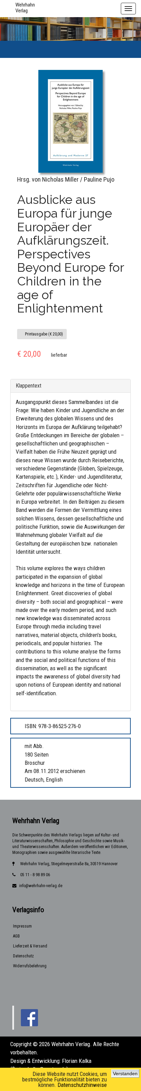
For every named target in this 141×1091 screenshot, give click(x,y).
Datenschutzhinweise (82, 1084)
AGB (16, 936)
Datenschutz (23, 956)
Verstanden (125, 1073)
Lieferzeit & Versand (30, 946)
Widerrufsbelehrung (30, 966)
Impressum (22, 926)
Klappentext (28, 385)
